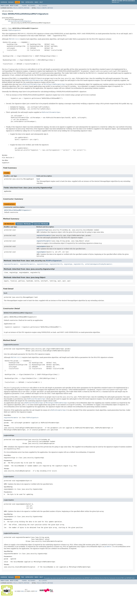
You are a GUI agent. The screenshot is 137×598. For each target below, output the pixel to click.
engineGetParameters (27, 264)
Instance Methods (24, 224)
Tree (22, 2)
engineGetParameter (11, 264)
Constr (20, 8)
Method (26, 8)
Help (41, 2)
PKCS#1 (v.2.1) (14, 39)
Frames (24, 5)
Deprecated (29, 2)
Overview (4, 2)
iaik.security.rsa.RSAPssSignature (19, 21)
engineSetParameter (44, 235)
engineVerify (78, 264)
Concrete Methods (40, 224)
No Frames (31, 5)
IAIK (22, 591)
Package (11, 2)
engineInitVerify (56, 264)
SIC (36, 591)
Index (36, 2)
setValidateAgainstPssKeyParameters (98, 264)
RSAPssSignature (14, 30)
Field (15, 8)
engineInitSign (42, 230)
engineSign (68, 264)
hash (38, 179)
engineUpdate (41, 246)
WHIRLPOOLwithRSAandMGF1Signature (17, 210)
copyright (87, 578)
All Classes (43, 5)
